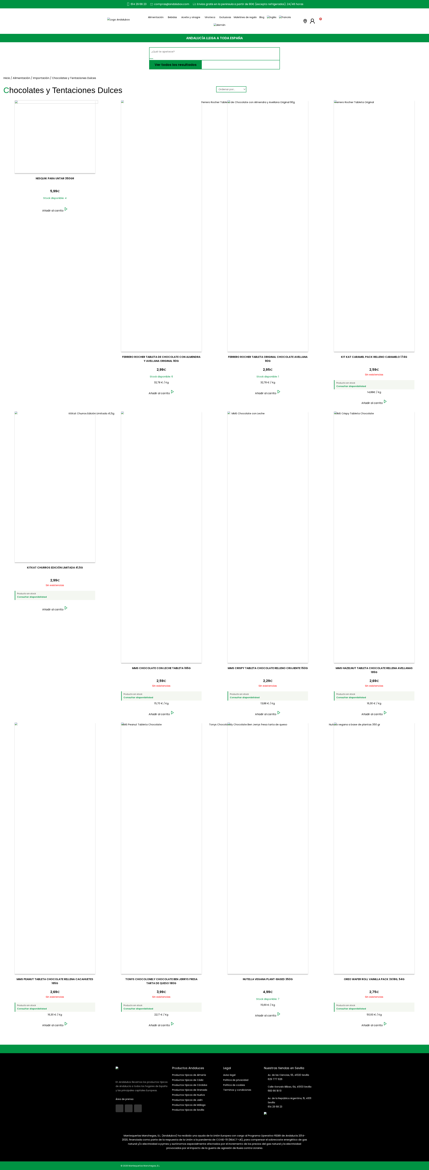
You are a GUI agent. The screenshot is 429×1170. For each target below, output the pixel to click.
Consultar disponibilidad (351, 386)
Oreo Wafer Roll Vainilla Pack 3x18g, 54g (374, 979)
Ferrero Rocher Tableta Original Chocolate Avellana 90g (268, 359)
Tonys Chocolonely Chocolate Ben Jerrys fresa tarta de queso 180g (161, 981)
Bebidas (172, 17)
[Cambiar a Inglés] (272, 17)
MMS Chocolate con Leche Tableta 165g (161, 668)
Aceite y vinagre (190, 17)
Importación (41, 78)
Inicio (6, 78)
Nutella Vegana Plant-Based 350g (268, 979)
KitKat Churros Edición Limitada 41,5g (55, 567)
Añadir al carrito (53, 211)
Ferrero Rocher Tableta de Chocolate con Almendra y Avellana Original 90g (161, 359)
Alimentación (156, 17)
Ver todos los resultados (176, 64)
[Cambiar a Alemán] (219, 25)
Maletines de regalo (245, 17)
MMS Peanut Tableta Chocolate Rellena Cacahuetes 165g (55, 981)
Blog (261, 17)
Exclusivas (225, 17)
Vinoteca (210, 17)
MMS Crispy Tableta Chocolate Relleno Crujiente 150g (268, 668)
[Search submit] (151, 58)
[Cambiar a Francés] (285, 17)
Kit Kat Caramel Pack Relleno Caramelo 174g (374, 357)
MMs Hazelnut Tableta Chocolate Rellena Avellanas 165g (374, 670)
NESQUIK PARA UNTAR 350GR (55, 178)
